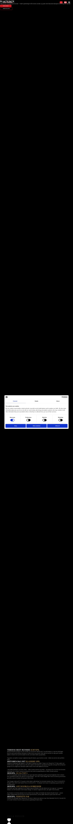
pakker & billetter (6, 8)
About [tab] (57, 401)
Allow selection (36, 425)
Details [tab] (36, 401)
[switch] (28, 420)
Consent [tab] (15, 401)
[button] (65, 2)
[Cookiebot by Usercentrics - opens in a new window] (61, 397)
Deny (15, 425)
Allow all (57, 425)
